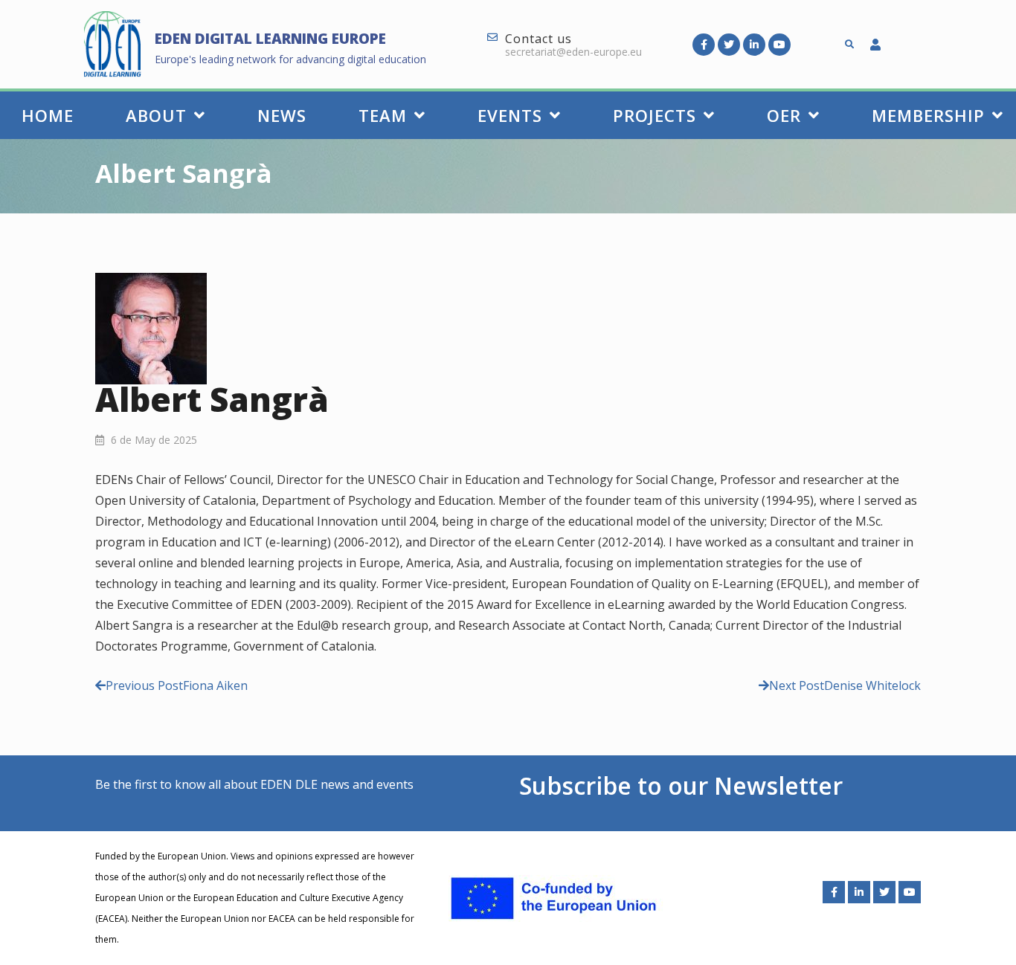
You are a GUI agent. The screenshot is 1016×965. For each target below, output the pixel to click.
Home (48, 115)
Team (383, 115)
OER (784, 115)
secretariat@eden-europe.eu (573, 52)
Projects (654, 115)
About (156, 115)
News (281, 115)
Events (510, 115)
